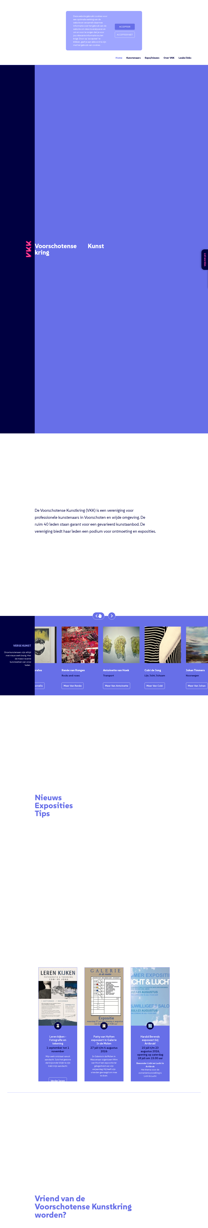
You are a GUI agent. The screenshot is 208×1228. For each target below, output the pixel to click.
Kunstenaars (133, 57)
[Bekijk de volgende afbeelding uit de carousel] (111, 616)
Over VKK (169, 57)
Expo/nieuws (152, 57)
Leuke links (185, 57)
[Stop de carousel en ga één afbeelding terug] (98, 616)
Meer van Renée (61, 685)
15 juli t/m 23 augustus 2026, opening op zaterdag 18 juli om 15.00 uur (150, 1053)
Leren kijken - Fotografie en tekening (57, 1040)
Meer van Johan (185, 685)
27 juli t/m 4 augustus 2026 (104, 1049)
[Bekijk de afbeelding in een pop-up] (151, 645)
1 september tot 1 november (57, 1049)
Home (119, 57)
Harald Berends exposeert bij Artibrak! (150, 1040)
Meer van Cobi (143, 685)
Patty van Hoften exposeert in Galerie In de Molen (104, 1040)
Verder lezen (58, 1080)
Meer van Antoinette (104, 685)
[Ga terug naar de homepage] (29, 249)
